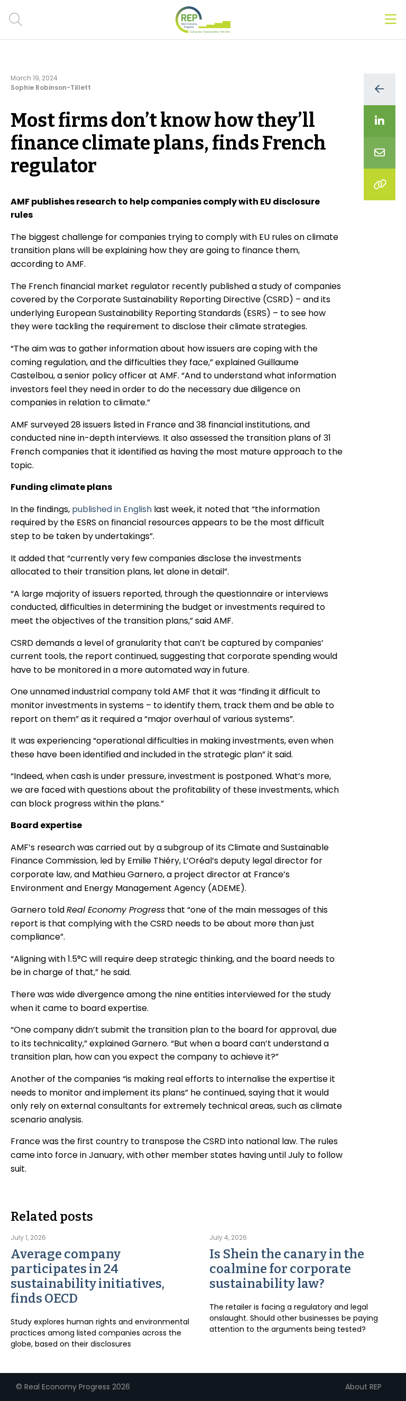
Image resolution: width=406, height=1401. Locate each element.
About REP (363, 1386)
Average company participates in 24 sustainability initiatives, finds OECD (87, 1276)
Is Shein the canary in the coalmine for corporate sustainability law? (286, 1269)
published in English (112, 509)
